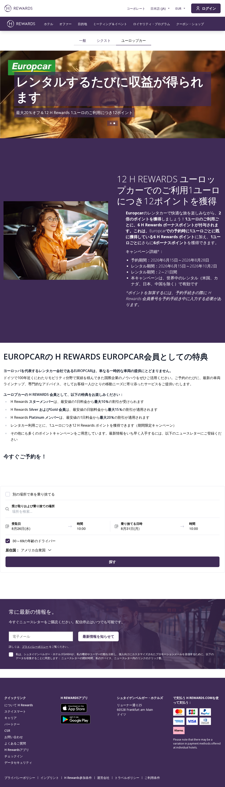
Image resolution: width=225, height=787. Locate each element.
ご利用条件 (152, 778)
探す (112, 561)
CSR (7, 730)
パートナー (12, 724)
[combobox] (116, 511)
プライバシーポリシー (35, 647)
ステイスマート (15, 711)
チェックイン (13, 756)
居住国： (12, 550)
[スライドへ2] (114, 123)
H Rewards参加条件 (78, 778)
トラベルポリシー (127, 778)
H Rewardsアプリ (16, 750)
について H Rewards (18, 705)
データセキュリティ (18, 762)
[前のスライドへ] (8, 94)
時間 (80, 523)
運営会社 (103, 778)
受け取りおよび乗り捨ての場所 (33, 506)
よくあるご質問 (15, 743)
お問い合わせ (13, 737)
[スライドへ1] (111, 123)
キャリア (10, 718)
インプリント (49, 778)
